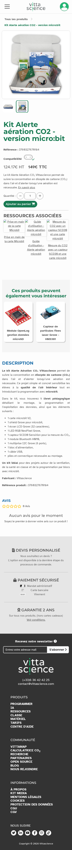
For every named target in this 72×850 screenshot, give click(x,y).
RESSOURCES (20, 711)
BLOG (14, 765)
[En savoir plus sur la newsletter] (55, 641)
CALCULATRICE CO (25, 750)
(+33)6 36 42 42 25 (36, 680)
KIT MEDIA (18, 793)
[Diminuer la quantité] (20, 195)
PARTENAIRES (21, 758)
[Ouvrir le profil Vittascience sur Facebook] (34, 833)
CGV (13, 812)
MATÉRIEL (18, 719)
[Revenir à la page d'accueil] (36, 6)
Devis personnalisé (37, 550)
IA (12, 708)
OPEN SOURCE (21, 762)
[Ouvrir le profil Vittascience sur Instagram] (41, 833)
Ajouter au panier (19, 204)
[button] (8, 106)
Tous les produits (16, 19)
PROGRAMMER (21, 704)
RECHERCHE (19, 754)
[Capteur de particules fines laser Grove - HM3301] (50, 312)
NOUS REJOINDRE (24, 769)
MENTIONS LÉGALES (25, 797)
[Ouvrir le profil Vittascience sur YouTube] (27, 833)
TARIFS (15, 723)
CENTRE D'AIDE (22, 726)
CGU (13, 808)
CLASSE (16, 715)
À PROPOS (18, 789)
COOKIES (17, 801)
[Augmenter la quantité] (39, 195)
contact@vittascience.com (36, 684)
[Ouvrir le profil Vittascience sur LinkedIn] (20, 833)
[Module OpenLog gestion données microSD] (18, 316)
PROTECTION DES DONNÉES (31, 804)
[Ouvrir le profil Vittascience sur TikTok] (48, 833)
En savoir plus (26, 187)
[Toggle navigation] (7, 6)
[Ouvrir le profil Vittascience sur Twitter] (13, 833)
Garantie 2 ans (37, 610)
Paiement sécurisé (38, 580)
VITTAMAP (18, 747)
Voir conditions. (36, 620)
